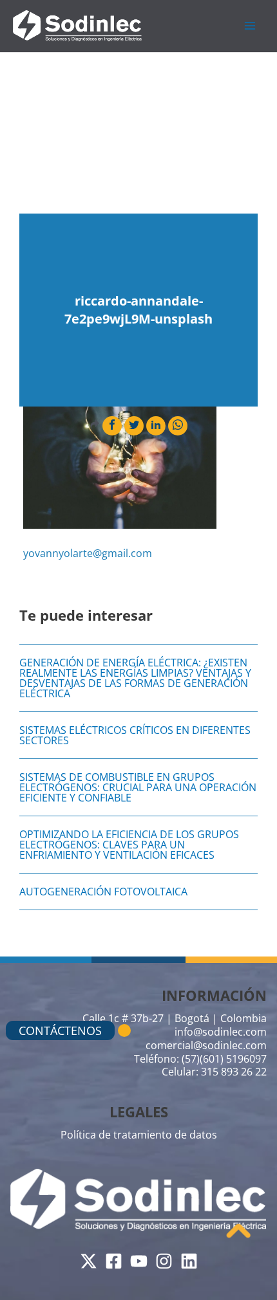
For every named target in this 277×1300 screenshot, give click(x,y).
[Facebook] (113, 1261)
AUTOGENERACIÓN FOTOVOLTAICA (103, 891)
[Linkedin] (189, 1261)
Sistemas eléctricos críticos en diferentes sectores (135, 735)
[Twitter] (88, 1261)
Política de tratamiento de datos (139, 1135)
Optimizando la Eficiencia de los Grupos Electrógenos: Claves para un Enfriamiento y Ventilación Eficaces (129, 844)
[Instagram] (164, 1261)
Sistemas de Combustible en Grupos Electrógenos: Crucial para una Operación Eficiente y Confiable (137, 787)
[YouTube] (139, 1261)
